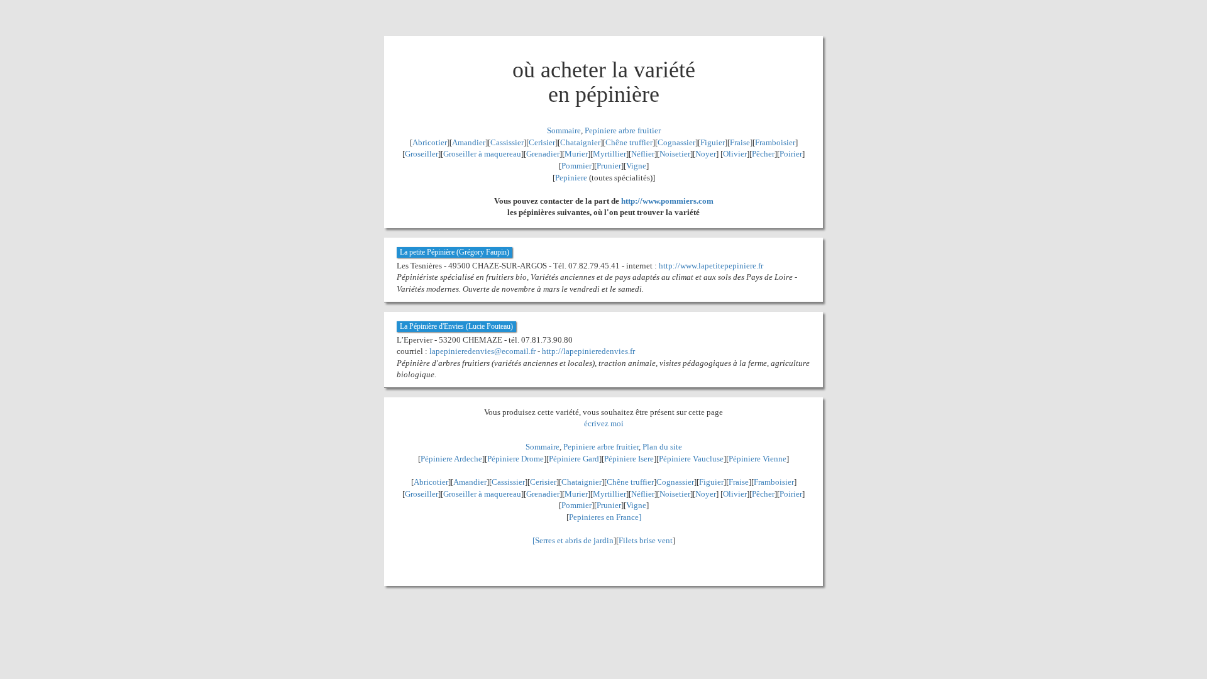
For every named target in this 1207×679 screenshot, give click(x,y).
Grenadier (542, 153)
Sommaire (564, 130)
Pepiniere (571, 177)
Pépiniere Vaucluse (691, 458)
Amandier (468, 142)
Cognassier (676, 142)
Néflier (642, 153)
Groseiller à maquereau (482, 153)
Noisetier (674, 153)
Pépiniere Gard (574, 458)
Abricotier (429, 142)
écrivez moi (604, 423)
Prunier (609, 165)
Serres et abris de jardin (574, 540)
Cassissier (507, 142)
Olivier (735, 153)
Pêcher (763, 153)
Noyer (705, 153)
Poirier (791, 153)
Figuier (712, 142)
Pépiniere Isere (629, 458)
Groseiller (421, 153)
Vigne (636, 165)
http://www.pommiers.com (667, 201)
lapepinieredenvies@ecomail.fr (482, 351)
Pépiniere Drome (515, 458)
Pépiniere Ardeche (451, 458)
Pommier (576, 165)
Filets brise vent (646, 540)
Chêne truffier (629, 142)
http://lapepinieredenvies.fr (588, 351)
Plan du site (662, 446)
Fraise (740, 142)
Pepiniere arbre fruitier (623, 130)
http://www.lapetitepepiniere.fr (711, 265)
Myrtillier (609, 153)
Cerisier (542, 142)
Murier (576, 153)
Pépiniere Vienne (757, 458)
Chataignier (580, 142)
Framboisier (775, 142)
